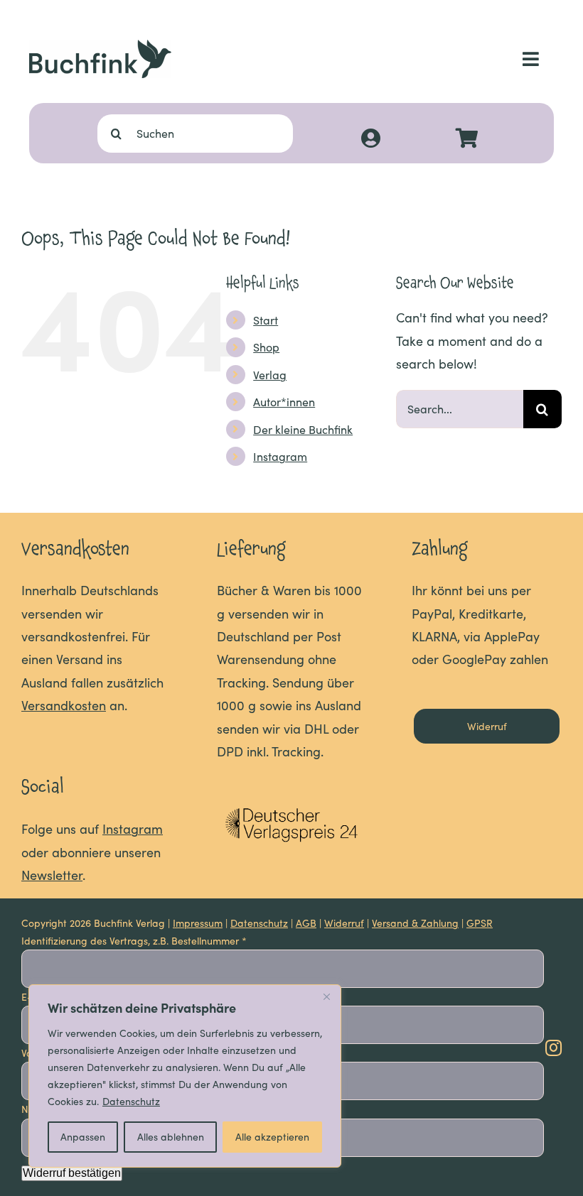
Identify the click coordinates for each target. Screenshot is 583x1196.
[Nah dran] (326, 996)
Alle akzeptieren (272, 1136)
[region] (184, 1076)
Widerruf (344, 923)
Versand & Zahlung (415, 923)
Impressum (198, 923)
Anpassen (82, 1136)
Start (265, 319)
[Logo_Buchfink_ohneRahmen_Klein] (100, 46)
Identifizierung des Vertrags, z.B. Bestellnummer (134, 940)
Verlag (270, 374)
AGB (306, 923)
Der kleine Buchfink (303, 429)
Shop (266, 346)
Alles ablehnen (170, 1136)
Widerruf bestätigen (72, 1173)
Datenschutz (131, 1101)
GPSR (479, 923)
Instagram (280, 456)
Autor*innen (284, 401)
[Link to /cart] (467, 138)
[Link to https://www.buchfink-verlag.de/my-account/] (370, 138)
